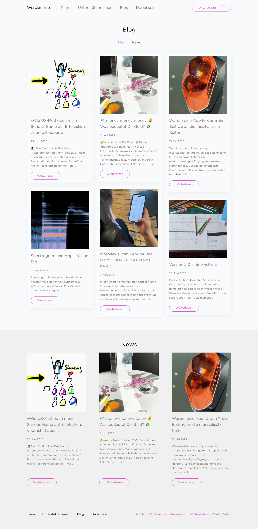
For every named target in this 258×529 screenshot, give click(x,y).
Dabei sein (145, 8)
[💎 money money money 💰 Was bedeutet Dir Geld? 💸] (129, 85)
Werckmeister (158, 514)
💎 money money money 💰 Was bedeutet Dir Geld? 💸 (126, 123)
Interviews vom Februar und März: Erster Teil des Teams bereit (126, 260)
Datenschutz (200, 514)
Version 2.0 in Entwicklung (193, 264)
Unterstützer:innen (95, 8)
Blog (124, 8)
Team (65, 8)
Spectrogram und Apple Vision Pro (59, 258)
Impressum (179, 514)
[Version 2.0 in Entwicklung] (198, 229)
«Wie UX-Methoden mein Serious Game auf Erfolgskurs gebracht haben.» (58, 126)
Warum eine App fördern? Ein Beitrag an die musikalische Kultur (196, 126)
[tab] (120, 42)
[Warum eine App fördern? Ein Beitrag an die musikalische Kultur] (198, 85)
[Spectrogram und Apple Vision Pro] (60, 220)
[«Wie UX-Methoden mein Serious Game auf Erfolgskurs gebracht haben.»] (60, 85)
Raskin (227, 514)
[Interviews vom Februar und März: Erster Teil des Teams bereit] (129, 218)
